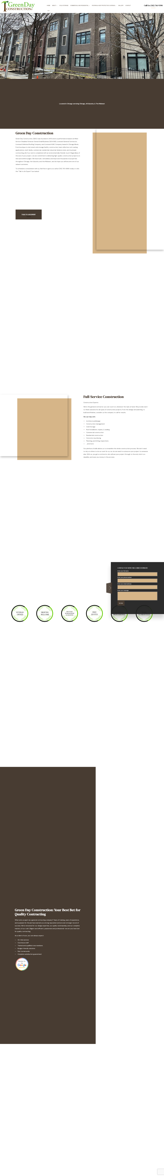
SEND (121, 603)
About (54, 5)
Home (48, 5)
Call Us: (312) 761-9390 (153, 5)
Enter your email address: (124, 584)
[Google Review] (22, 966)
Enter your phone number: (124, 577)
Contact (128, 5)
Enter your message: (123, 590)
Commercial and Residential (79, 5)
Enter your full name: (123, 571)
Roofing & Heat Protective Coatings (103, 5)
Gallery (120, 5)
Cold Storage (63, 5)
